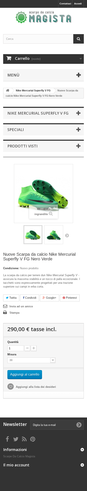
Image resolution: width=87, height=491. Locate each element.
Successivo (67, 235)
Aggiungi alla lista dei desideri (35, 386)
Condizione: (11, 268)
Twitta (12, 297)
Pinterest (71, 297)
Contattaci (65, 3)
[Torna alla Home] (8, 90)
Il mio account (16, 464)
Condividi (30, 297)
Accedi (78, 3)
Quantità (12, 342)
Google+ (50, 297)
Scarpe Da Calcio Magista (19, 456)
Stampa (14, 312)
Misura (12, 354)
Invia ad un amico (21, 306)
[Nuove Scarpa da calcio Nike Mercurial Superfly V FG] (33, 234)
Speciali (15, 129)
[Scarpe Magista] (43, 17)
